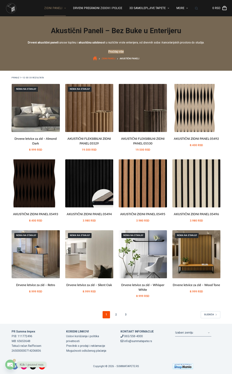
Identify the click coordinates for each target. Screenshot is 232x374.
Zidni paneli (53, 8)
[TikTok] (33, 366)
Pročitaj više (116, 51)
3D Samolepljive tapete (147, 8)
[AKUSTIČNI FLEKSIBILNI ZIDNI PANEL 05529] (89, 108)
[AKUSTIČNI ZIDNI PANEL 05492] (196, 108)
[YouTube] (42, 366)
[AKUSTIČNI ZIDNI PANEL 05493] (36, 183)
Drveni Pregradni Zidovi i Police (97, 8)
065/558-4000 (133, 336)
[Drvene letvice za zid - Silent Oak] (89, 254)
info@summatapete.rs (137, 341)
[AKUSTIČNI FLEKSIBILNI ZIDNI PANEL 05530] (143, 108)
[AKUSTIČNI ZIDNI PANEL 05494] (89, 183)
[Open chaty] (10, 364)
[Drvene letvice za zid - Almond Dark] (36, 108)
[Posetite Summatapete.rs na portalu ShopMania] (196, 366)
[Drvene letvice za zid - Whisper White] (143, 254)
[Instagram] (24, 366)
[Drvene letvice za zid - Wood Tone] (196, 254)
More (180, 8)
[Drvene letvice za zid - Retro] (36, 254)
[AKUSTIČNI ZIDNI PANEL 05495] (143, 183)
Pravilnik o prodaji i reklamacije (85, 346)
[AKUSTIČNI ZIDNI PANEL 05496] (196, 183)
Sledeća (209, 314)
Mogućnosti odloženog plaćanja (86, 350)
